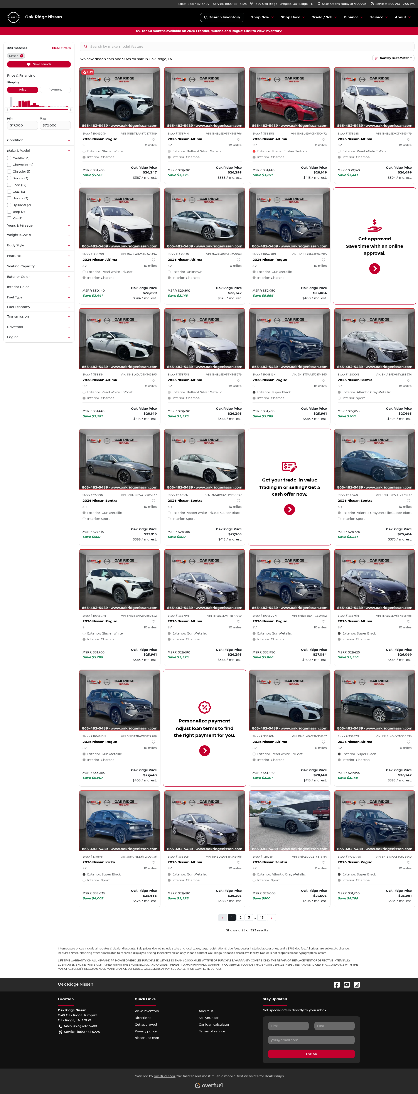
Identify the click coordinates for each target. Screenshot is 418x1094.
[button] (282, 4)
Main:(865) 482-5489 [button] (80, 1026)
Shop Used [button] (290, 17)
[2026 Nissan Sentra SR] (374, 338)
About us (206, 1011)
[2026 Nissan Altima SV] (204, 97)
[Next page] (271, 917)
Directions (143, 1018)
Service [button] (376, 17)
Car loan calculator (214, 1025)
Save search (41, 64)
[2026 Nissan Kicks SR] (119, 820)
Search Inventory (224, 17)
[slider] (7, 110)
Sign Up (311, 1053)
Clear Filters (61, 48)
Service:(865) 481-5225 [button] (82, 1032)
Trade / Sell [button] (322, 17)
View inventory (147, 1011)
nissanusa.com (147, 1038)
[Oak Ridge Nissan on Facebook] (335, 984)
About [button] (400, 17)
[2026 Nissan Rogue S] (119, 97)
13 (261, 917)
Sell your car (209, 1018)
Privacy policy (146, 1031)
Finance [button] (351, 17)
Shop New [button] (260, 17)
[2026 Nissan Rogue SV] (289, 218)
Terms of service (212, 1031)
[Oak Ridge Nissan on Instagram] (355, 984)
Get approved (146, 1025)
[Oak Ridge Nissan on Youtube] (345, 984)
